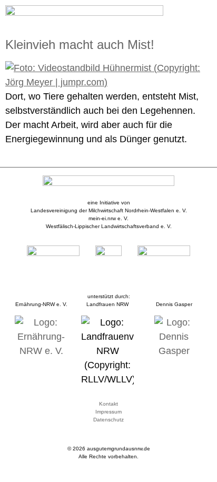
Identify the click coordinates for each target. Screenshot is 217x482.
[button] (204, 14)
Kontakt (108, 404)
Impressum (108, 412)
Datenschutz (108, 419)
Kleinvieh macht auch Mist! (79, 44)
